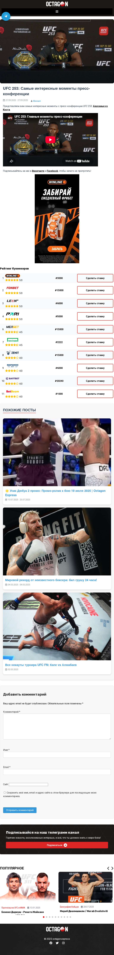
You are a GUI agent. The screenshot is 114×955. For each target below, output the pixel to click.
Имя (6, 750)
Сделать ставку (95, 278)
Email (6, 767)
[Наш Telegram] (5, 16)
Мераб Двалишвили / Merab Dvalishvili (84, 911)
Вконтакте (38, 171)
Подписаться (54, 845)
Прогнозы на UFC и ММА (13, 908)
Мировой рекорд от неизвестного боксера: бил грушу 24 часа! (51, 580)
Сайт (5, 784)
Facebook (52, 171)
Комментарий (11, 711)
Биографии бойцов (69, 907)
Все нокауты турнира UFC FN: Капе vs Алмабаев (41, 665)
